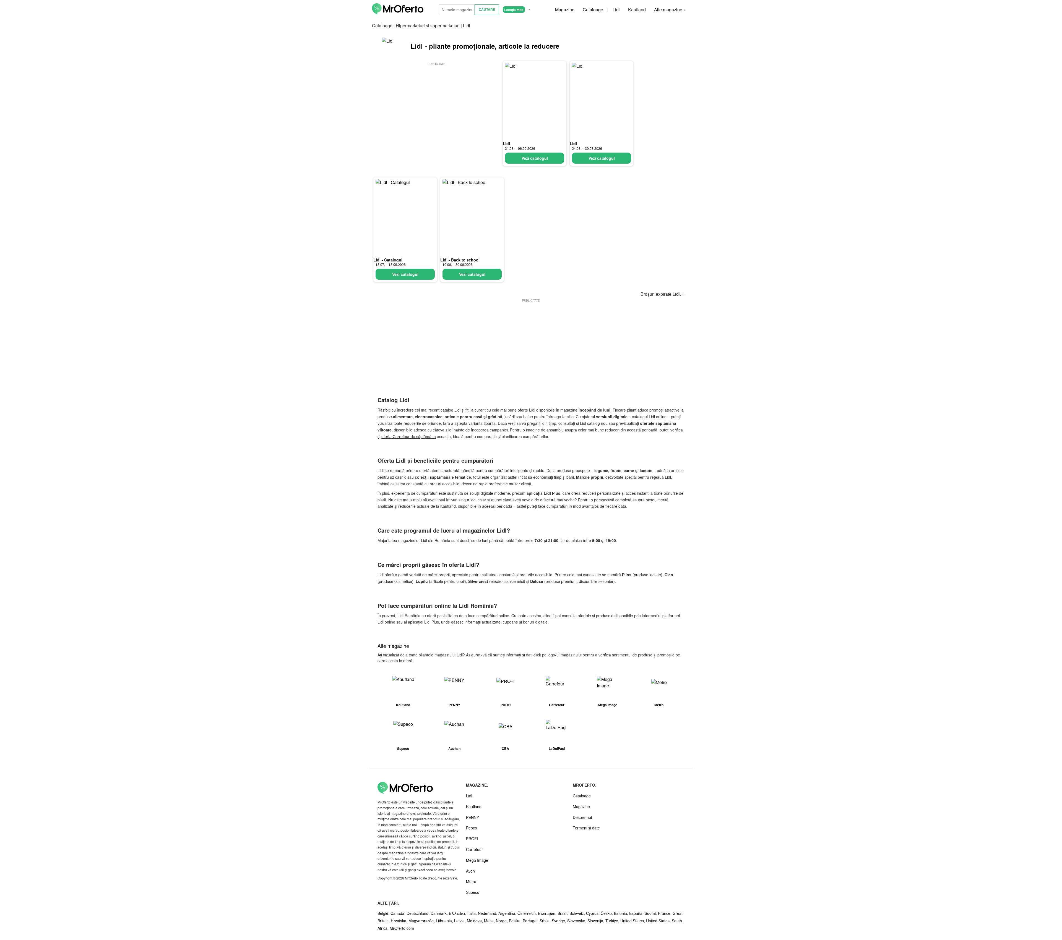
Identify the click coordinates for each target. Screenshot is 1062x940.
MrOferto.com (402, 928)
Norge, (502, 920)
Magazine (564, 9)
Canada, (399, 913)
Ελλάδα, (458, 913)
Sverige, (559, 920)
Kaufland (637, 9)
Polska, (516, 920)
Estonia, (621, 913)
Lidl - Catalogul (387, 260)
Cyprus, (593, 913)
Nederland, (488, 913)
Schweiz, (577, 913)
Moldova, (475, 920)
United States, (633, 920)
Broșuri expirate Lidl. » (662, 294)
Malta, (490, 920)
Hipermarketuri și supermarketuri (428, 25)
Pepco (471, 828)
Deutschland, (419, 913)
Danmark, (440, 913)
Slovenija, (596, 920)
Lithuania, (445, 920)
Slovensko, (577, 920)
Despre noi (582, 817)
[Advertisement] (436, 105)
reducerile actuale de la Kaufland (427, 506)
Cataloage (593, 9)
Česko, (607, 913)
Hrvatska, (399, 920)
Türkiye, (612, 920)
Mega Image (477, 860)
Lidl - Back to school (460, 260)
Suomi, (651, 913)
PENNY (472, 817)
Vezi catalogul (535, 158)
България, (548, 913)
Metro (471, 881)
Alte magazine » (670, 9)
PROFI (472, 838)
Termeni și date (586, 828)
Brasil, (563, 913)
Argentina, (507, 913)
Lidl (616, 9)
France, (665, 913)
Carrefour (474, 849)
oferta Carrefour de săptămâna (408, 436)
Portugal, (531, 920)
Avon (470, 871)
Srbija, (546, 920)
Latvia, (460, 920)
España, (637, 913)
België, (384, 913)
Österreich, (527, 913)
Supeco (472, 892)
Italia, (472, 913)
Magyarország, (422, 920)
